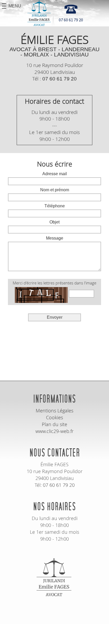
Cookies (54, 417)
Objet (54, 222)
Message (54, 238)
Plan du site (54, 424)
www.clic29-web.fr (54, 431)
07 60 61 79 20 (59, 79)
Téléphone (54, 206)
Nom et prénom (54, 190)
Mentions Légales (54, 410)
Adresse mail (54, 174)
